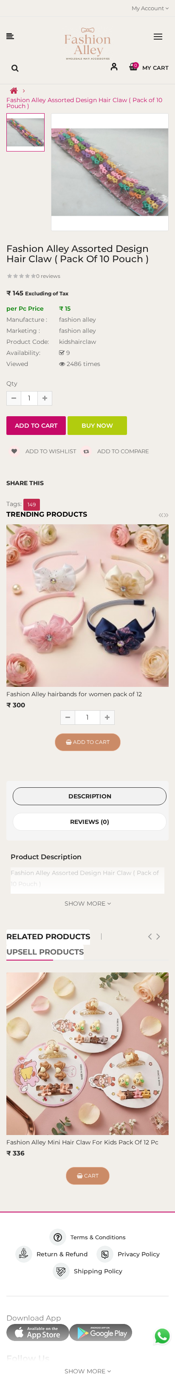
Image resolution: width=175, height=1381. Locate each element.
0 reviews (48, 276)
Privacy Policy (139, 1254)
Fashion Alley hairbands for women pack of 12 (74, 694)
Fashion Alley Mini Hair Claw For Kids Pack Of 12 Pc (82, 1142)
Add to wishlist (50, 451)
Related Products (48, 936)
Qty (11, 383)
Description (89, 796)
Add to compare (122, 451)
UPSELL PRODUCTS (45, 952)
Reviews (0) (89, 822)
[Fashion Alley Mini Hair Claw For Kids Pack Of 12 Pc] (87, 1053)
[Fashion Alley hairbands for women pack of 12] (87, 605)
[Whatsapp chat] (162, 1336)
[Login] (114, 68)
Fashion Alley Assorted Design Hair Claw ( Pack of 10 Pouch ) (84, 103)
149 (32, 504)
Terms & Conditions (98, 1237)
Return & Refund (62, 1254)
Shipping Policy (98, 1271)
